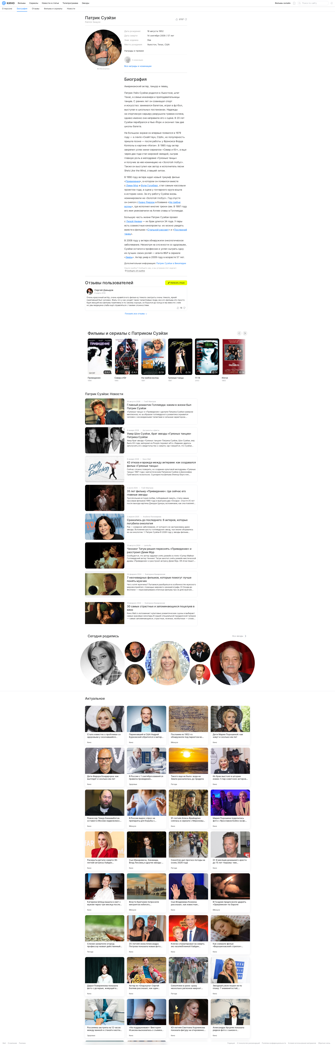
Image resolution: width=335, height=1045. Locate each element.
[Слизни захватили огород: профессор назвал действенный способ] (104, 934)
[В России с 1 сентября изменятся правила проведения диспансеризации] (146, 767)
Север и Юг (120, 377)
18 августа (152, 31)
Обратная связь (324, 1043)
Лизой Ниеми (134, 221)
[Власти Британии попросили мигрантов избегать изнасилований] (146, 893)
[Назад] (239, 333)
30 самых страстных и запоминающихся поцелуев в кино (160, 608)
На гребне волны (150, 377)
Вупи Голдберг (149, 185)
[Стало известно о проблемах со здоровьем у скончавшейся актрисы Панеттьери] (104, 725)
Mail (4, 1043)
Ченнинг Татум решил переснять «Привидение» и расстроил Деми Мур (159, 550)
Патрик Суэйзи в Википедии (171, 263)
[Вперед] (245, 333)
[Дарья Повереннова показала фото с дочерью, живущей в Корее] (104, 976)
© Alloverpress (103, 69)
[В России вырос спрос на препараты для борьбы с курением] (146, 809)
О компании (12, 1043)
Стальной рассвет (158, 229)
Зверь (129, 257)
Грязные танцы (176, 377)
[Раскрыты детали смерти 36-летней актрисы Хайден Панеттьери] (104, 851)
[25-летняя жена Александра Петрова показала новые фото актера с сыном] (146, 934)
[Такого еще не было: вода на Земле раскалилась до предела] (188, 767)
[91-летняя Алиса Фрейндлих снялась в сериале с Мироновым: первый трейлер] (188, 809)
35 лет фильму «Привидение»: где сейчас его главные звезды (156, 493)
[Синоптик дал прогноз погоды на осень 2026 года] (188, 851)
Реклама (22, 1043)
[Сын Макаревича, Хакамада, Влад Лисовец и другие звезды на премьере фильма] (146, 851)
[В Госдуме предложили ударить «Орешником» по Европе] (230, 893)
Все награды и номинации (138, 66)
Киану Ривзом (146, 202)
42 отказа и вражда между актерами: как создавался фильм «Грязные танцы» (161, 464)
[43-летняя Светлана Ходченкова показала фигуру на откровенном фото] (188, 1018)
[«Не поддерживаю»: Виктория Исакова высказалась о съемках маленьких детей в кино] (146, 1018)
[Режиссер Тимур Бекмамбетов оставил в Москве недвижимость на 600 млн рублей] (104, 809)
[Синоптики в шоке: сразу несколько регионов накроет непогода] (188, 976)
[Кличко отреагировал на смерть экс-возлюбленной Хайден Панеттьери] (188, 934)
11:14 (197, 377)
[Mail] (4, 3)
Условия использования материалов (302, 1043)
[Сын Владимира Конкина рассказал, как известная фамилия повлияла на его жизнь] (188, 893)
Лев (149, 40)
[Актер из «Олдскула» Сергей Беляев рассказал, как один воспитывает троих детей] (146, 976)
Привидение (133, 181)
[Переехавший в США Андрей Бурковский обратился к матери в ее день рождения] (146, 725)
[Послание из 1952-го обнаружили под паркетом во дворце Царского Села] (188, 725)
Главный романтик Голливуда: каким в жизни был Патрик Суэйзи (159, 406)
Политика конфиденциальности (274, 1043)
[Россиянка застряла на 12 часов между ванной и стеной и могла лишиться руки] (104, 1018)
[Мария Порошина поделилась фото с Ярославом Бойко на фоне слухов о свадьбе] (230, 809)
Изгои (225, 377)
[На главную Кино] (10, 3)
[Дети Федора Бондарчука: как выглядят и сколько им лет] (104, 767)
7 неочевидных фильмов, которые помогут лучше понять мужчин (159, 579)
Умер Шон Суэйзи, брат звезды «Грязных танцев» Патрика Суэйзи (159, 435)
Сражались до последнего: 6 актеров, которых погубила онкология (157, 521)
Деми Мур (132, 185)
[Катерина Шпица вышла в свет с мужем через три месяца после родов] (104, 893)
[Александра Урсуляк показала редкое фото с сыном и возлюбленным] (230, 1018)
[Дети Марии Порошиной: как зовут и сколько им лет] (230, 725)
